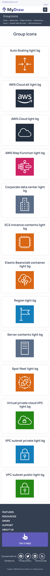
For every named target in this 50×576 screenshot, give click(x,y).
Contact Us (9, 560)
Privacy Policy (25, 560)
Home (5, 20)
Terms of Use (40, 560)
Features (8, 512)
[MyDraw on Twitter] (28, 556)
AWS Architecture (34, 23)
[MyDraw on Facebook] (21, 556)
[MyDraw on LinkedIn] (35, 556)
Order (6, 520)
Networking (38, 20)
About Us (8, 529)
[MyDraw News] (42, 556)
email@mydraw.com (10, 2)
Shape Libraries (26, 20)
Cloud (5, 23)
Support (7, 525)
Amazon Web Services (18, 23)
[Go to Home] (13, 10)
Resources (14, 20)
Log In (45, 4)
